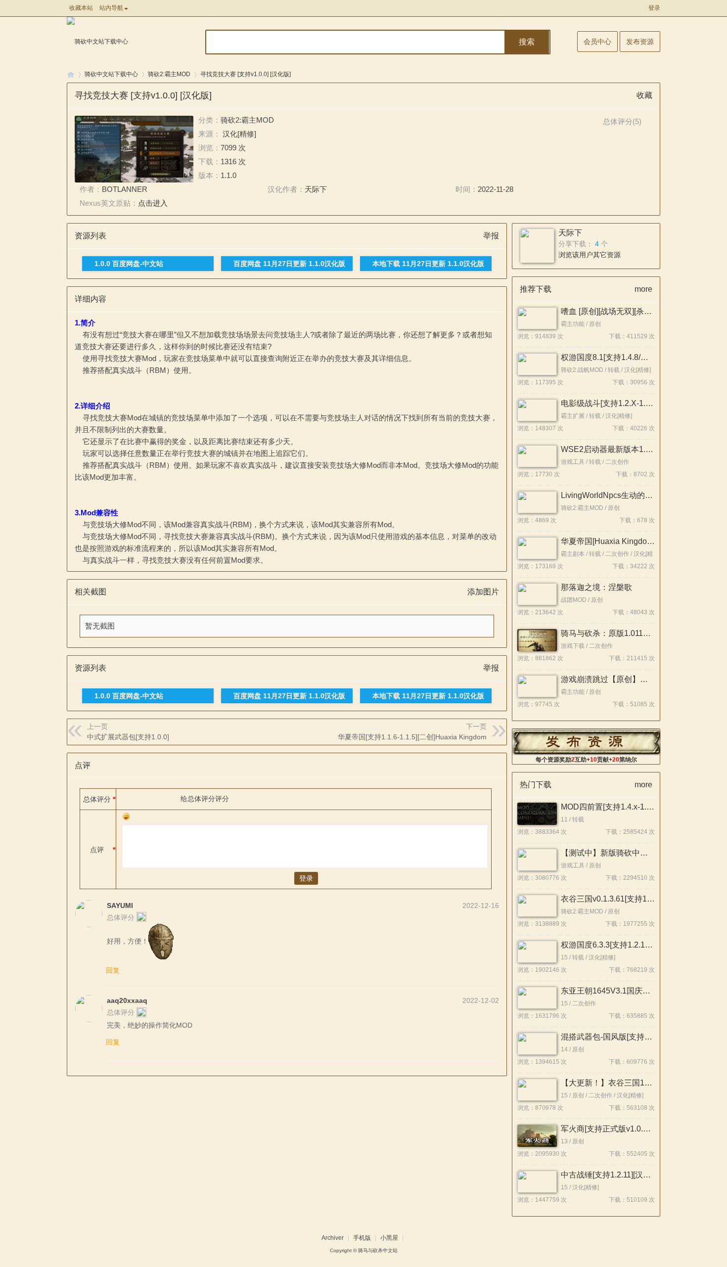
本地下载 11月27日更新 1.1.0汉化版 (428, 264)
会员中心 (597, 41)
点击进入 (153, 203)
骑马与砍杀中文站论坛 (71, 74)
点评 (97, 850)
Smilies (126, 816)
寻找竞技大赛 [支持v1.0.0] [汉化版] (245, 74)
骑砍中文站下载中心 (111, 74)
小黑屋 (389, 1237)
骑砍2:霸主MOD (169, 74)
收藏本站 (81, 7)
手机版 (362, 1237)
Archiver (332, 1237)
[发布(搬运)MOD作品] (586, 741)
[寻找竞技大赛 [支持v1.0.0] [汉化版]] (134, 149)
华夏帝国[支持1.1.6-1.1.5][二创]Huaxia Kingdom (412, 737)
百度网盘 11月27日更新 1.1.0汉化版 (289, 264)
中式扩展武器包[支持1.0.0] (128, 737)
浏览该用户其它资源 (589, 255)
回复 (113, 970)
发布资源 (640, 41)
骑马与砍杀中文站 (378, 1250)
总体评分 (97, 799)
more (643, 289)
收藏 (644, 95)
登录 (654, 7)
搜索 (527, 42)
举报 (491, 235)
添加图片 (483, 592)
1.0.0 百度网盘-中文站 (128, 264)
